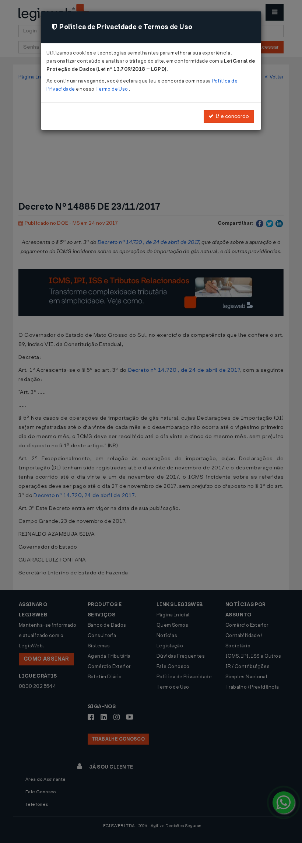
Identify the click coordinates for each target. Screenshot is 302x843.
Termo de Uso (112, 89)
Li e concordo (231, 116)
